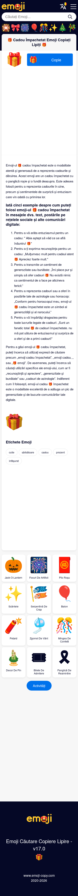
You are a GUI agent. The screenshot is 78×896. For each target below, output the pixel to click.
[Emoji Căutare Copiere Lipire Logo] (39, 822)
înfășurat (14, 461)
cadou (45, 452)
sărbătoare (28, 452)
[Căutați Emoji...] (70, 17)
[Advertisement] (39, 112)
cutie (11, 452)
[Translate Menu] (63, 6)
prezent (60, 452)
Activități (39, 685)
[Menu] (73, 6)
